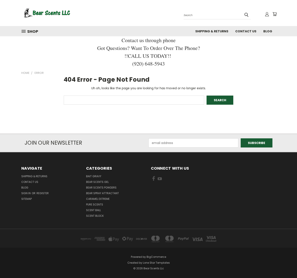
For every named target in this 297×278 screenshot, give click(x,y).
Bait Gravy (93, 176)
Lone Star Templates (156, 263)
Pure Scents (94, 204)
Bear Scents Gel (97, 182)
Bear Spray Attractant (102, 193)
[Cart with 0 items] (274, 14)
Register (43, 193)
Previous (285, 264)
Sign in (26, 193)
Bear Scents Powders (101, 187)
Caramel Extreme (98, 199)
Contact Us (245, 31)
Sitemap (26, 199)
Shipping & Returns (211, 31)
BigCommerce (156, 257)
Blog (267, 31)
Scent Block (95, 216)
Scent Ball (93, 210)
